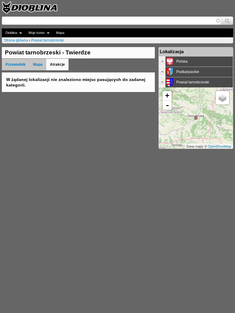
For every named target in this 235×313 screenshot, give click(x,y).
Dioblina (9, 33)
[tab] (196, 61)
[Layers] (222, 98)
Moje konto (35, 33)
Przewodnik (16, 64)
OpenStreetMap (219, 146)
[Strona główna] (30, 7)
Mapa (60, 33)
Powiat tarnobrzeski (47, 40)
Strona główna (16, 40)
